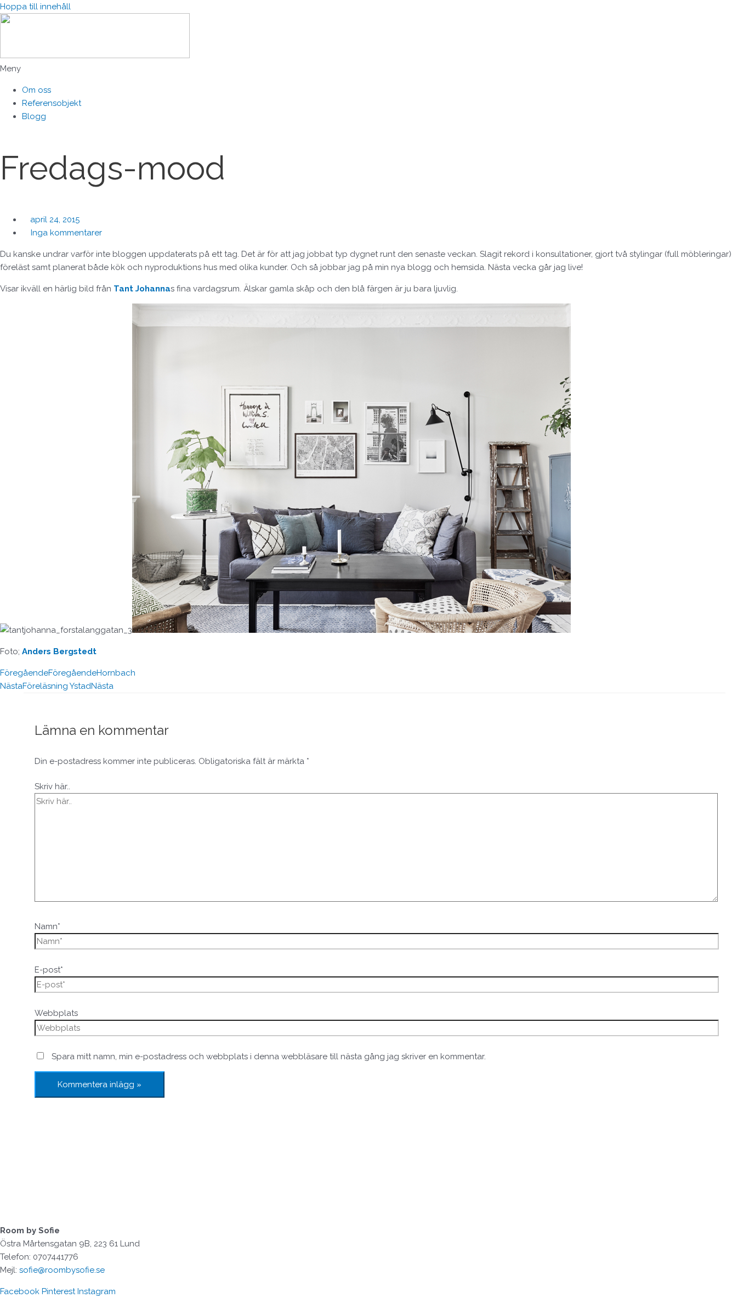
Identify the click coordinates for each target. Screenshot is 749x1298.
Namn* (47, 926)
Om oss (36, 90)
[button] (374, 68)
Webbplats (56, 1013)
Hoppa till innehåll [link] (35, 7)
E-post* (49, 970)
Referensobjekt (51, 103)
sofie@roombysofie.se (62, 1270)
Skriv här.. (52, 786)
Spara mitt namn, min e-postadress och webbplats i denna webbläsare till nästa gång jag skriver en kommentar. (269, 1056)
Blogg (34, 116)
